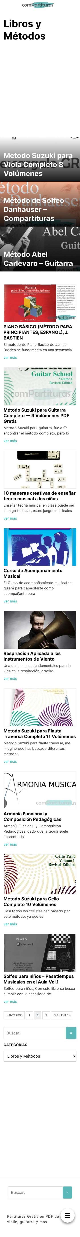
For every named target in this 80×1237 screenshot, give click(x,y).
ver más (10, 357)
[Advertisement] (40, 88)
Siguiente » (62, 1015)
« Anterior (14, 1015)
